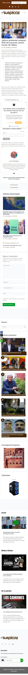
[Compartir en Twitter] (1, 335)
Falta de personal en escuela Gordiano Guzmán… (11, 533)
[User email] (14, 173)
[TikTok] (18, 7)
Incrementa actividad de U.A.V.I (12, 245)
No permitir (10, 122)
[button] (1, 343)
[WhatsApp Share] (1, 341)
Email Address (4, 657)
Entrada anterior (14, 184)
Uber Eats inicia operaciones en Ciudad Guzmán (12, 236)
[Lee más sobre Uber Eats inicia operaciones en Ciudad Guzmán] (14, 227)
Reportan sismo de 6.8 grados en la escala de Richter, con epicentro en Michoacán (13, 213)
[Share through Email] (1, 338)
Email (4, 133)
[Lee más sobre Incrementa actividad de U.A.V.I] (14, 243)
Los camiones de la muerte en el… (13, 612)
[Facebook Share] (1, 332)
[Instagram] (15, 7)
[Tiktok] (13, 644)
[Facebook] (9, 7)
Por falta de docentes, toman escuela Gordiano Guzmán (17, 2)
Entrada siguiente (14, 187)
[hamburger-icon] (24, 13)
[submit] (22, 660)
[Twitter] (12, 7)
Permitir (18, 122)
